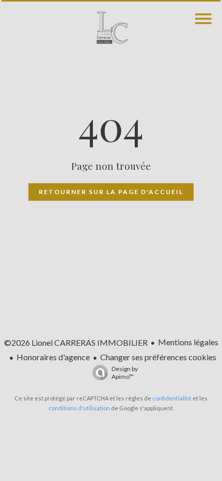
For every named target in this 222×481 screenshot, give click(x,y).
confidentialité (172, 398)
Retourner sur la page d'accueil (111, 192)
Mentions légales (188, 342)
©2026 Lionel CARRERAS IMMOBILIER (76, 342)
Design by (125, 372)
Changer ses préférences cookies (158, 357)
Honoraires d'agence (53, 357)
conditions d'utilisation (79, 408)
